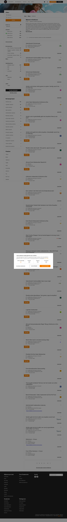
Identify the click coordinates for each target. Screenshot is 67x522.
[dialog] (33, 261)
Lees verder (46, 258)
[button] (21, 266)
